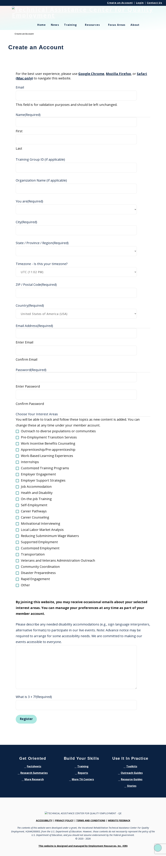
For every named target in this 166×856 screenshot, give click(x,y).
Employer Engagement (38, 474)
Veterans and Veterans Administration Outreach (58, 560)
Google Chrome (91, 73)
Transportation (33, 554)
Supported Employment (39, 542)
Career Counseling (35, 517)
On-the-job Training (36, 499)
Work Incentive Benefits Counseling (48, 443)
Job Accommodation (36, 486)
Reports (83, 773)
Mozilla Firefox (118, 73)
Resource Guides (131, 779)
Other (25, 585)
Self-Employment (34, 505)
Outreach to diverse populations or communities (58, 431)
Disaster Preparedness (38, 573)
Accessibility (44, 820)
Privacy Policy (64, 820)
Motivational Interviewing (40, 523)
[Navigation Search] (149, 27)
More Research (34, 779)
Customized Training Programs (45, 468)
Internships (30, 462)
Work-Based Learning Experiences (47, 456)
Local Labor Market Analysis (42, 529)
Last (19, 148)
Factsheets (34, 766)
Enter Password (28, 386)
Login (140, 2)
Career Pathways (34, 511)
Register (26, 719)
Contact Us (154, 2)
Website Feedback (119, 820)
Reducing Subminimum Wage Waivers (50, 536)
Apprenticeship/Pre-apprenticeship (48, 449)
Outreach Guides (132, 773)
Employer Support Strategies (43, 480)
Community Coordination (40, 566)
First (19, 131)
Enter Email (24, 342)
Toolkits (131, 766)
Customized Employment (40, 548)
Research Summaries (34, 773)
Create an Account (120, 2)
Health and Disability (37, 492)
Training (83, 766)
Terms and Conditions (90, 820)
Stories (131, 786)
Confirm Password (30, 403)
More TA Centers (83, 779)
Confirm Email (26, 359)
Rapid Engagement (35, 579)
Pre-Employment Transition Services (49, 437)
